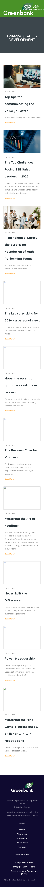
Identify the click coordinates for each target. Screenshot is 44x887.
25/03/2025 (10, 445)
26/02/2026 (10, 92)
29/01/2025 (10, 588)
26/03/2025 (10, 373)
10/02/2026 (10, 157)
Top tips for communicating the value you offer (19, 104)
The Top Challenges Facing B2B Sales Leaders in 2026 (19, 169)
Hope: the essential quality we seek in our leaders (21, 385)
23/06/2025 (10, 308)
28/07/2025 (10, 232)
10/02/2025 (10, 513)
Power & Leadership (20, 658)
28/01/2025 (10, 653)
